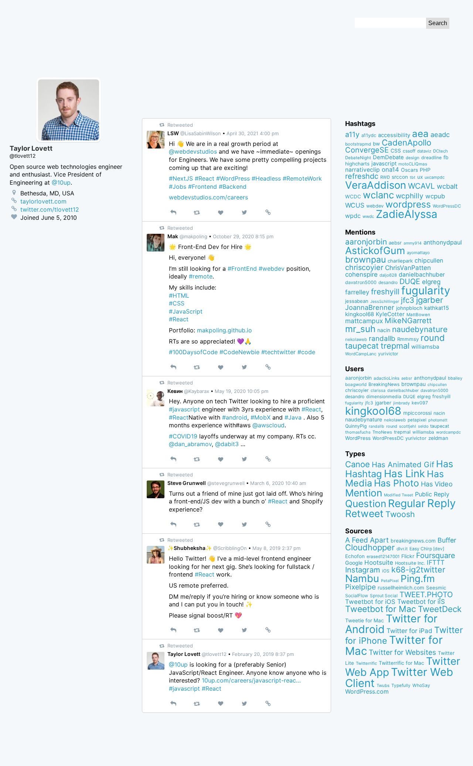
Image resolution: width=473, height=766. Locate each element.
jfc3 (407, 300)
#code (306, 352)
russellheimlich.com (401, 588)
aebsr (395, 243)
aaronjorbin (366, 241)
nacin (383, 330)
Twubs (383, 685)
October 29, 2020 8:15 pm (243, 236)
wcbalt (447, 186)
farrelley (357, 292)
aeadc (440, 134)
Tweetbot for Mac (380, 609)
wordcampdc (448, 432)
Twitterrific (366, 663)
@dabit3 (227, 444)
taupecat (362, 345)
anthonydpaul (442, 242)
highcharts (357, 164)
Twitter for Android (391, 624)
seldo (423, 426)
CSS (396, 151)
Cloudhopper (370, 547)
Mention (363, 493)
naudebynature (420, 329)
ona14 (390, 169)
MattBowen (418, 314)
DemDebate (388, 157)
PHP (425, 170)
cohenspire (361, 274)
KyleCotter (390, 314)
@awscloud (268, 425)
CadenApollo (406, 142)
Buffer (447, 540)
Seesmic (436, 588)
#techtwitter (278, 352)
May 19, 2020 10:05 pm (241, 391)
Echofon (355, 556)
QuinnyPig (356, 426)
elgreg (431, 281)
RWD (385, 177)
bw (376, 144)
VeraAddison (375, 185)
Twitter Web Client (399, 678)
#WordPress (233, 178)
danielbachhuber (422, 274)
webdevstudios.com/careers (208, 197)
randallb (382, 338)
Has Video (437, 484)
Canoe (357, 464)
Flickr (407, 556)
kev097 (420, 403)
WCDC (353, 196)
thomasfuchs (358, 432)
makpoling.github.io (224, 330)
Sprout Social (384, 595)
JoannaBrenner (369, 307)
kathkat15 (436, 308)
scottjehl (407, 426)
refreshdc (361, 176)
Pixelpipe (360, 586)
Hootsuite (378, 562)
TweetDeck (440, 609)
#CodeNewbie (239, 352)
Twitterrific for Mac (401, 663)
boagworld (356, 384)
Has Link (404, 473)
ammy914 (413, 243)
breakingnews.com (413, 541)
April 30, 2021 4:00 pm (253, 133)
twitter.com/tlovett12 (49, 209)
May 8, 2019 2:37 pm (276, 548)
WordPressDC (447, 206)
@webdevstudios (193, 151)
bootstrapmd (358, 144)
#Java (293, 417)
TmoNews (382, 432)
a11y (352, 134)
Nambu (362, 578)
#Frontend (202, 186)
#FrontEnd (242, 268)
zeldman (438, 438)
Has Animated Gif (403, 464)
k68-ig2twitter (418, 569)
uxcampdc (435, 177)
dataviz (424, 151)
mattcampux (364, 321)
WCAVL (421, 186)
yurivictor (388, 353)
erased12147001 (383, 556)
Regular (406, 503)
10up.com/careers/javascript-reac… (251, 680)
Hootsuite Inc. (410, 563)
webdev (375, 206)
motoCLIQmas (412, 164)
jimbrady (401, 403)
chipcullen (429, 260)
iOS (385, 571)
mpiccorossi (417, 413)
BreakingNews (383, 384)
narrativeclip (362, 169)
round (433, 337)
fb (446, 157)
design (412, 157)
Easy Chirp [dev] (426, 548)
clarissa (378, 390)
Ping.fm (418, 578)
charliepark (400, 261)
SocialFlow (356, 595)
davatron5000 (361, 282)
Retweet (364, 513)
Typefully (401, 685)
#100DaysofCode (193, 352)
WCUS (354, 205)
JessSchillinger (384, 301)
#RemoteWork (302, 178)
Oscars (409, 170)
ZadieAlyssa (407, 214)
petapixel (417, 420)
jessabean (356, 301)
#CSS (176, 303)
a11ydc (368, 135)
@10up (178, 664)
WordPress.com (367, 691)
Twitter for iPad (409, 631)
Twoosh (400, 514)
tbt (412, 177)
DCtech (440, 151)
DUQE (409, 281)
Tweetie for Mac (364, 620)
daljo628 (388, 275)
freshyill (385, 291)
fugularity (425, 290)
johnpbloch (409, 308)
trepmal (395, 345)
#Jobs (177, 186)
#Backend (232, 186)
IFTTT (436, 562)
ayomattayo (418, 252)
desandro (388, 282)
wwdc (368, 216)
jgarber (429, 300)
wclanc (378, 195)
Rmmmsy (408, 339)
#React (204, 178)
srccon (400, 177)
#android (234, 417)
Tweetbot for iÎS (421, 601)
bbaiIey (455, 378)
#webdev (272, 268)
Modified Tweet (398, 495)
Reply (441, 503)
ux (420, 177)
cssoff (409, 151)
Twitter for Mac (394, 645)
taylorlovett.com (43, 201)
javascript (384, 163)
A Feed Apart (367, 540)
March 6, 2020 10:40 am (278, 483)
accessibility (394, 135)
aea (420, 133)
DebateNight (358, 157)
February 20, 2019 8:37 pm (263, 654)
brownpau (365, 259)
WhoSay (421, 685)
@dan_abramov (190, 444)
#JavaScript (186, 311)
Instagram (362, 569)
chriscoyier (364, 267)
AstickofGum (375, 250)
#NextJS (181, 178)
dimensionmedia (383, 396)
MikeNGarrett (408, 320)
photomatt (438, 420)
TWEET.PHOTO (426, 594)
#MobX (260, 417)
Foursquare (435, 555)
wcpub (435, 196)
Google (354, 563)
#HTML (179, 295)
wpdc (353, 215)
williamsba (425, 346)
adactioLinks (386, 378)
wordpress (408, 204)
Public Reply (432, 494)
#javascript (184, 409)
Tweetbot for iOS (370, 601)
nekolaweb (356, 339)
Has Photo (396, 483)
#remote (200, 276)
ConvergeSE (367, 150)
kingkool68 (359, 314)
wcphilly (409, 196)
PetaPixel (390, 580)
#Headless (266, 178)
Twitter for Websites (402, 652)
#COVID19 (183, 436)
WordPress (358, 438)
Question (365, 503)
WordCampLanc (360, 353)
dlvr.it (402, 548)
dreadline (431, 157)
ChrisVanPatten (408, 267)
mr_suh (360, 329)
